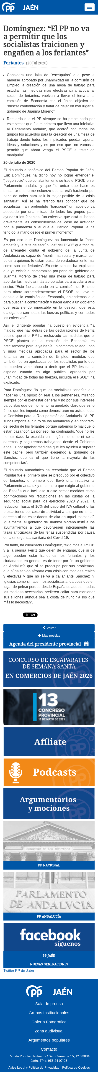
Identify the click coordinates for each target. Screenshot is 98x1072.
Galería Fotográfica (49, 1022)
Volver (51, 628)
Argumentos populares (49, 1040)
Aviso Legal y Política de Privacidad (33, 1067)
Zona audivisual (49, 1031)
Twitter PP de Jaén (18, 971)
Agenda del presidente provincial (45, 644)
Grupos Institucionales (49, 1013)
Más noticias (50, 635)
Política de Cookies (76, 1067)
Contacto (49, 1049)
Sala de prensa (49, 1003)
